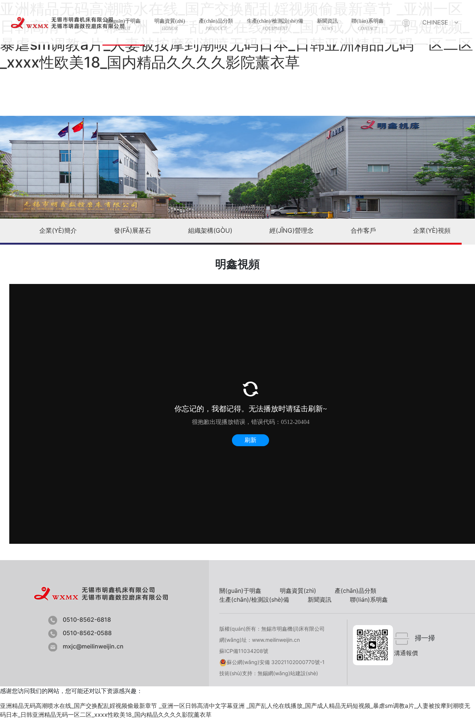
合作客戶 (363, 230)
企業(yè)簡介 (58, 230)
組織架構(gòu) (210, 230)
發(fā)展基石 (132, 230)
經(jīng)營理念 (291, 230)
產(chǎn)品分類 (216, 24)
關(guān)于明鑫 (123, 24)
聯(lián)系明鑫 (367, 24)
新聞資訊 (327, 24)
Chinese (435, 22)
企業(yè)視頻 (432, 230)
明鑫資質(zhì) (169, 24)
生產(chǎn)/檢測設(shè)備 (275, 24)
